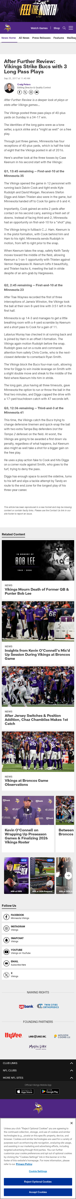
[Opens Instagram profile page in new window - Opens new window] (31, 92)
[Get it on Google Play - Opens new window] (50, 1093)
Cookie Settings (38, 1171)
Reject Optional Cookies (38, 1181)
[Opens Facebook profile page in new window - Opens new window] (19, 92)
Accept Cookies (38, 1192)
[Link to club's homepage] (7, 26)
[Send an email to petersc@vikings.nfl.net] (36, 92)
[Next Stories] (68, 875)
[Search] (64, 27)
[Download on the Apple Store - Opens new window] (25, 1092)
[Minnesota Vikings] (38, 1108)
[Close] (72, 1123)
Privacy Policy (24, 1164)
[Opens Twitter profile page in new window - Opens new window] (25, 92)
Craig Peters (23, 84)
